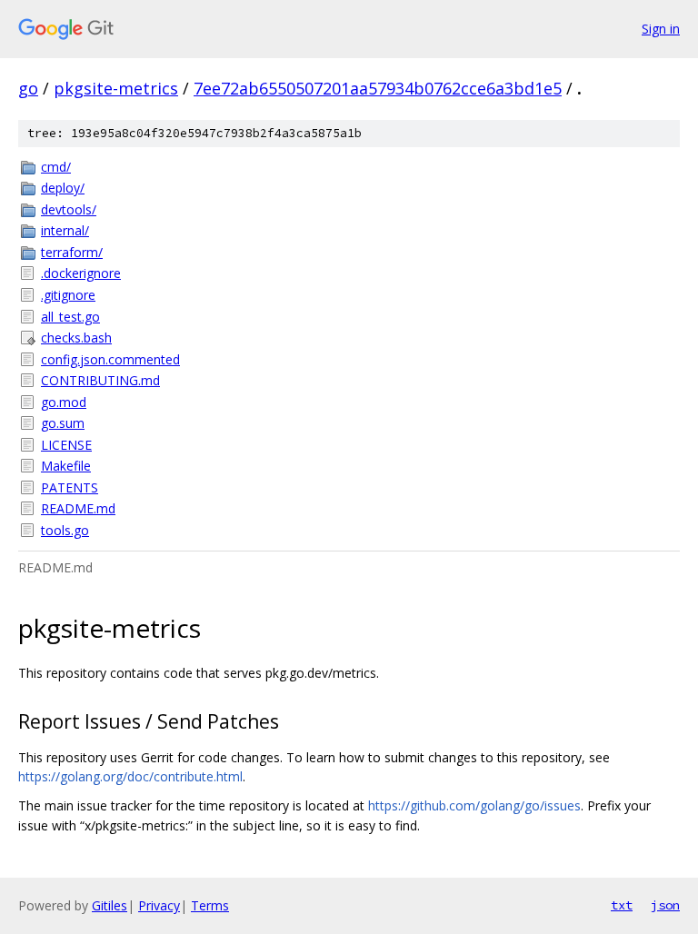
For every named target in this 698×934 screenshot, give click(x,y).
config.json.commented (110, 359)
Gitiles (109, 905)
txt (622, 905)
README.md (78, 508)
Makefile (66, 465)
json (665, 905)
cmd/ (56, 166)
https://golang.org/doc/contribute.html (130, 776)
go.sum (63, 423)
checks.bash (76, 337)
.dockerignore (81, 273)
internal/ (65, 230)
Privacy (159, 905)
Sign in (661, 28)
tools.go (65, 530)
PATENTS (69, 487)
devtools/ (68, 209)
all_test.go (70, 316)
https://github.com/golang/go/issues (474, 805)
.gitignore (68, 294)
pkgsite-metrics (116, 88)
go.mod (63, 402)
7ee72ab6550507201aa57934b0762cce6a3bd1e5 (378, 88)
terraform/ (72, 252)
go (28, 88)
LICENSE (66, 444)
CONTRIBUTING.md (100, 380)
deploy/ (63, 187)
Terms (210, 905)
